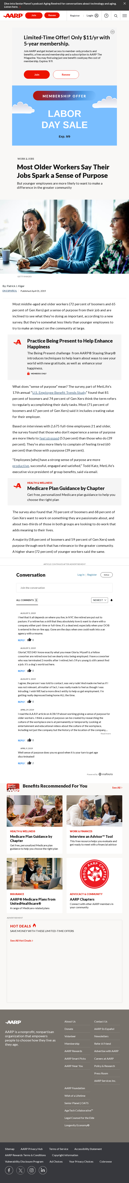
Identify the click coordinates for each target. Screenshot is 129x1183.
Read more (106, 733)
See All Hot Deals (20, 940)
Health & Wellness (39, 482)
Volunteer (70, 1036)
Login (90, 15)
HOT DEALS (20, 926)
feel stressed (49, 438)
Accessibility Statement (88, 1148)
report (105, 640)
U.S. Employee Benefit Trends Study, (59, 392)
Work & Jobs (25, 158)
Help (106, 15)
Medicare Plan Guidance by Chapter (66, 488)
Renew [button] (52, 15)
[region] (64, 677)
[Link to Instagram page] (32, 1170)
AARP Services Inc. (105, 1080)
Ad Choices (56, 1161)
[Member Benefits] (15, 787)
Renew (66, 74)
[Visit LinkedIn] (43, 1170)
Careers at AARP (104, 1058)
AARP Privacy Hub (32, 1148)
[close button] (112, 32)
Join (36, 74)
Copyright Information (65, 1155)
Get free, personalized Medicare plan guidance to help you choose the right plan (71, 497)
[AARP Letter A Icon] (17, 488)
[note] (64, 276)
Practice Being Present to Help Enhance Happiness (70, 343)
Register (75, 15)
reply (21, 640)
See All (116, 787)
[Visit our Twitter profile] (20, 1170)
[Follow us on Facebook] (9, 1170)
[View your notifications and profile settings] (111, 600)
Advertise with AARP (106, 1051)
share (93, 640)
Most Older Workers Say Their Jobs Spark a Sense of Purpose (63, 171)
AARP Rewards (73, 1051)
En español (10, 290)
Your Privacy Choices (81, 1161)
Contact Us (100, 1021)
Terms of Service (58, 1148)
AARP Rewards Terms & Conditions (25, 1155)
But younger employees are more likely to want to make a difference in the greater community (59, 185)
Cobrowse (106, 1161)
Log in (80, 574)
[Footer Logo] (25, 1022)
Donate (68, 1028)
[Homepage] (13, 15)
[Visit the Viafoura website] (105, 774)
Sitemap (9, 1148)
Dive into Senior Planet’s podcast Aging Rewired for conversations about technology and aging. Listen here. (60, 5)
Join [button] (34, 15)
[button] (115, 15)
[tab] (27, 600)
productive (20, 466)
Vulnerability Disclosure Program (24, 1161)
